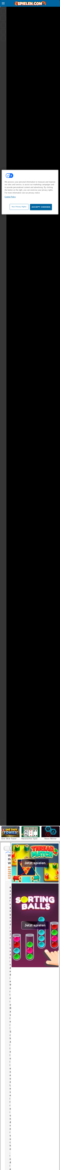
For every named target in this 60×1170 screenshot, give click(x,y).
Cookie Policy (10, 197)
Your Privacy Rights (19, 207)
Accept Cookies (41, 207)
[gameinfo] (3, 38)
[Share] (3, 18)
